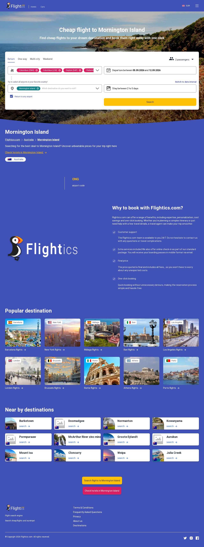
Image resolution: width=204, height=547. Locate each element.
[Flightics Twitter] (185, 538)
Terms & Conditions (83, 507)
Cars (43, 7)
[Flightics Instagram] (191, 538)
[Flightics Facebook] (197, 538)
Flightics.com (12, 139)
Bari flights (129, 349)
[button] (197, 6)
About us (77, 521)
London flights (12, 388)
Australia (29, 139)
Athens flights (131, 388)
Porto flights (169, 388)
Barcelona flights (13, 349)
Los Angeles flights (173, 349)
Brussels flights (53, 388)
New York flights (53, 349)
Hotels (33, 7)
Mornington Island (48, 139)
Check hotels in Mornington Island (24, 152)
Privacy (77, 516)
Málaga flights (91, 349)
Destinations (79, 525)
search (22, 426)
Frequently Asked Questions (87, 512)
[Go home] (15, 508)
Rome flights (90, 388)
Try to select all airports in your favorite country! (27, 82)
